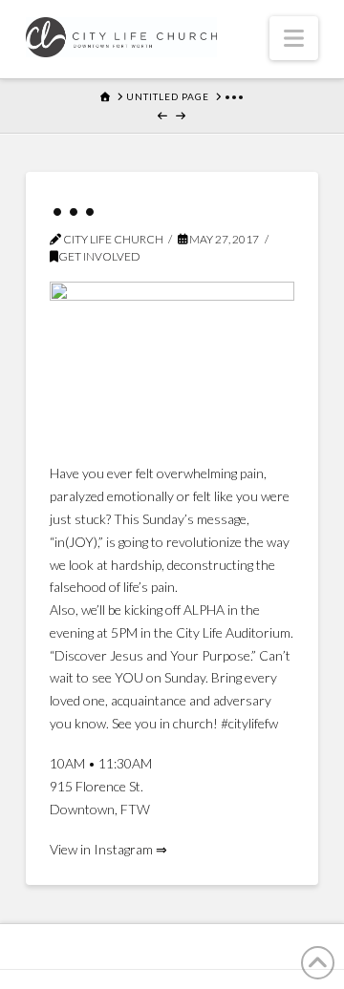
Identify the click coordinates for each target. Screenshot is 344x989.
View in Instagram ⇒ (108, 849)
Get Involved (99, 256)
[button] (293, 38)
